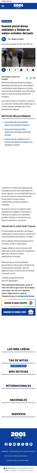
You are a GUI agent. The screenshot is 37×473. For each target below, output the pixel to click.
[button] (9, 70)
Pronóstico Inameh (18, 366)
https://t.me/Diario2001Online (22, 296)
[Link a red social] (6, 444)
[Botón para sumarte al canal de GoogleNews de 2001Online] (18, 312)
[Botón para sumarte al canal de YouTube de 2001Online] (34, 78)
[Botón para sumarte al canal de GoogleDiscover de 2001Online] (18, 303)
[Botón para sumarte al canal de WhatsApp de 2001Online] (27, 78)
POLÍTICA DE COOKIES (11, 456)
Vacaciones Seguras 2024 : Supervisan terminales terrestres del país (18, 132)
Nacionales (6, 21)
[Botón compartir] (4, 70)
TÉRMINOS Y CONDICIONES (9, 451)
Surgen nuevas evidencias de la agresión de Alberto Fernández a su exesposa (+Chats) (18, 142)
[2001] (18, 6)
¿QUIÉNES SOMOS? (12, 460)
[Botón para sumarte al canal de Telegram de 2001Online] (30, 78)
